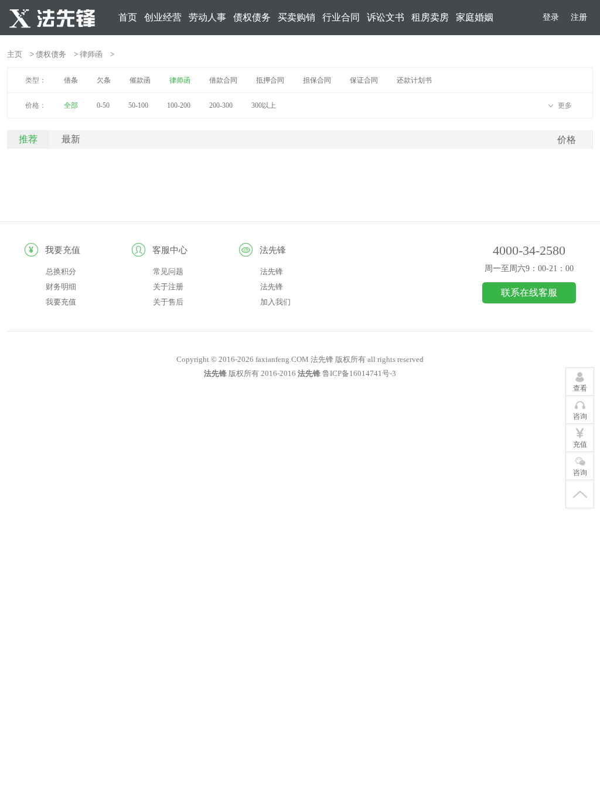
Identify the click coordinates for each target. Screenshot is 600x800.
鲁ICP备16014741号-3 (359, 373)
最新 (71, 139)
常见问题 (168, 271)
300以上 (263, 105)
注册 (579, 17)
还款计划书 (414, 80)
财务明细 (61, 286)
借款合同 (223, 80)
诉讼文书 (385, 17)
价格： (35, 105)
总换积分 (61, 271)
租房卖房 (430, 17)
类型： (35, 80)
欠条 (104, 80)
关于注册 (168, 286)
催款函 (140, 80)
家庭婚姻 (474, 17)
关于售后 (168, 302)
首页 (127, 17)
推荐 (28, 139)
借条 (71, 80)
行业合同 (341, 17)
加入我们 (275, 302)
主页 (14, 54)
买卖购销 (296, 17)
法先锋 (271, 271)
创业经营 (163, 17)
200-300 (221, 105)
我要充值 (61, 302)
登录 (551, 17)
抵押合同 (270, 80)
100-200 (178, 105)
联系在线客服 (529, 293)
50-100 (138, 105)
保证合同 (364, 80)
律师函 (91, 54)
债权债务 (252, 17)
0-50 (103, 105)
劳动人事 (207, 17)
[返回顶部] (579, 494)
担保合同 (317, 80)
